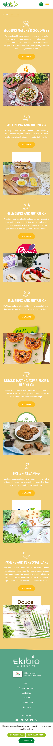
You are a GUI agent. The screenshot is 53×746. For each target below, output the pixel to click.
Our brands (26, 693)
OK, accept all (16, 735)
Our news (26, 707)
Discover (26, 56)
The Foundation (26, 702)
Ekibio (26, 683)
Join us (26, 697)
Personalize (26, 741)
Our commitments (26, 688)
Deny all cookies (35, 735)
